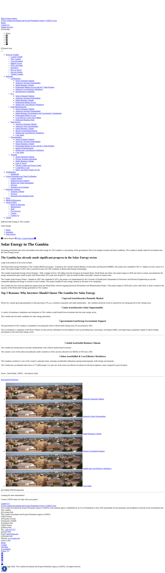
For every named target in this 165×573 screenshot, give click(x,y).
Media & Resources (13, 200)
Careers (13, 213)
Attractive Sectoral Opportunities (27, 83)
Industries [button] (9, 76)
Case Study (19, 135)
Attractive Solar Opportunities (26, 126)
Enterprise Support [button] (13, 189)
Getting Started (16, 178)
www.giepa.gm (14, 538)
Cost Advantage (17, 61)
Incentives (14, 68)
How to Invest (16, 70)
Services (14, 185)
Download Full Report (9, 380)
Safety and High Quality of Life (27, 170)
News (8, 198)
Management (16, 207)
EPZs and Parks (17, 65)
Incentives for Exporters (20, 187)
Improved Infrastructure (24, 148)
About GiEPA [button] (11, 202)
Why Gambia (16, 59)
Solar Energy (16, 122)
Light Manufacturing (18, 107)
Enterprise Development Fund (22, 196)
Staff (12, 209)
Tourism (14, 155)
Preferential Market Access (25, 102)
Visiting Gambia (17, 74)
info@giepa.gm (12, 534)
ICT (12, 94)
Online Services (7, 27)
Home (3, 23)
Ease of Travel (20, 163)
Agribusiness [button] (11, 172)
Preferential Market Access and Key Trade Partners (34, 87)
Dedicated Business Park (24, 120)
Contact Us (5, 25)
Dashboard (15, 174)
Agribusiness (16, 79)
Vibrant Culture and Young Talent (28, 165)
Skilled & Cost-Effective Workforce (29, 89)
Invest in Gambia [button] (12, 55)
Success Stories (16, 72)
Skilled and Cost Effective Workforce (29, 105)
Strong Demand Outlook (24, 81)
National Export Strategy (20, 181)
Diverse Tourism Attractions (26, 159)
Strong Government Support (26, 131)
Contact (4, 545)
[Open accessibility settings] (4, 568)
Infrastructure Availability (25, 92)
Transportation (16, 137)
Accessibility (6, 549)
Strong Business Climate (24, 144)
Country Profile (16, 57)
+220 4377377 (10, 530)
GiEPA (8, 218)
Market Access (16, 63)
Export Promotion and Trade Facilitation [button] (21, 176)
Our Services (16, 211)
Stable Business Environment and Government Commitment (38, 113)
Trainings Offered (17, 192)
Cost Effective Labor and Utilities (28, 118)
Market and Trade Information (22, 183)
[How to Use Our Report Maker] (35, 238)
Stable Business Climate (24, 85)
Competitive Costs (22, 168)
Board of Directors (18, 205)
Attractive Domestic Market (26, 124)
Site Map (4, 547)
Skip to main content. (9, 18)
